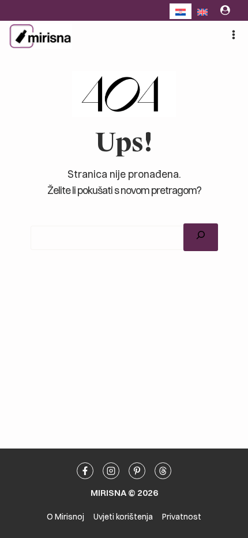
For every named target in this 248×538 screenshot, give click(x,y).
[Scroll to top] (242, 237)
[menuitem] (180, 11)
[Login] (225, 10)
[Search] (200, 237)
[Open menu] (233, 34)
